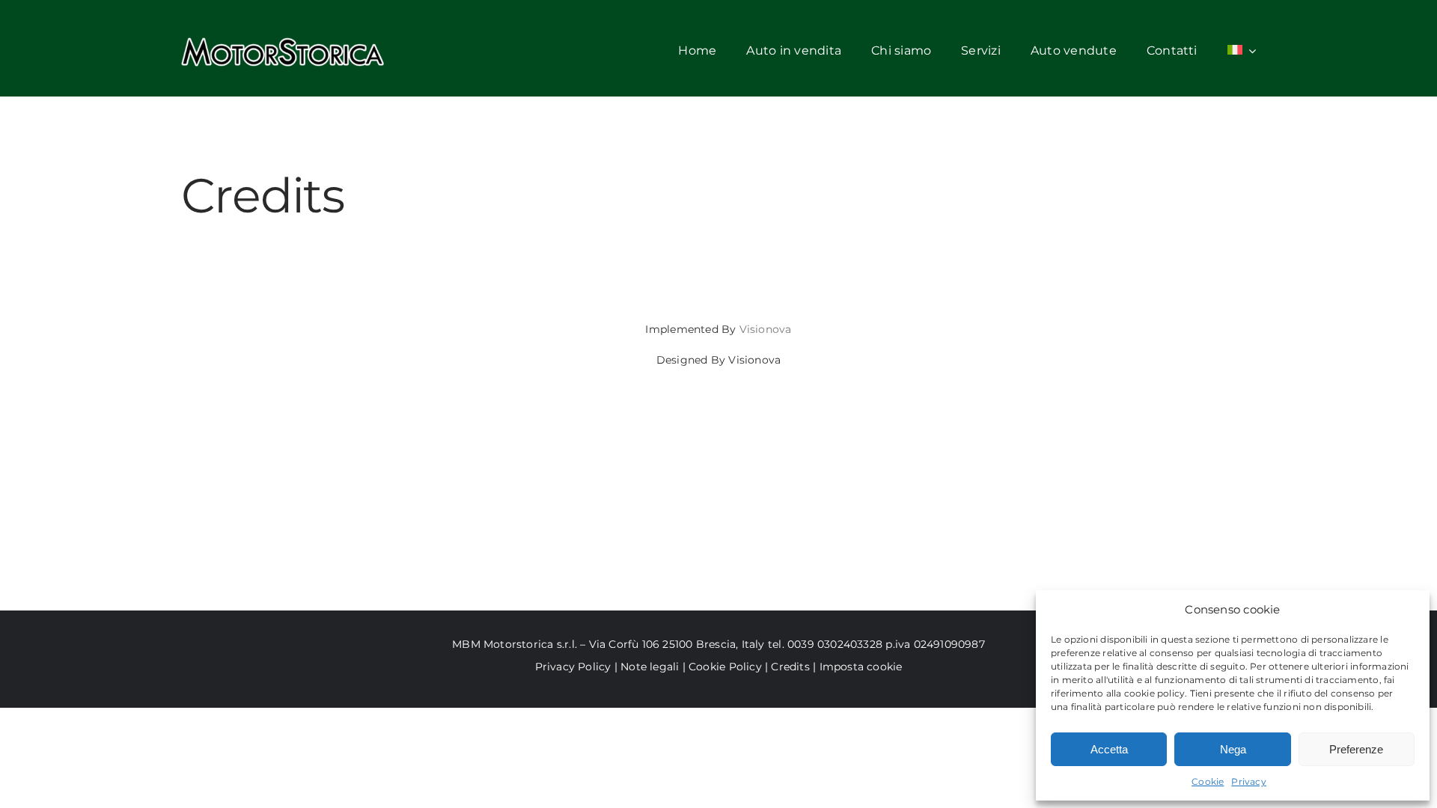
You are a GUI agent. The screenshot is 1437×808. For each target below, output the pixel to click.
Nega (1233, 749)
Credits (792, 666)
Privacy (1248, 781)
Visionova (765, 329)
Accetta (1109, 749)
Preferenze (1356, 749)
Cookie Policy (725, 666)
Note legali (649, 666)
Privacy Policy (573, 666)
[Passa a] (1241, 51)
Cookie (1208, 781)
